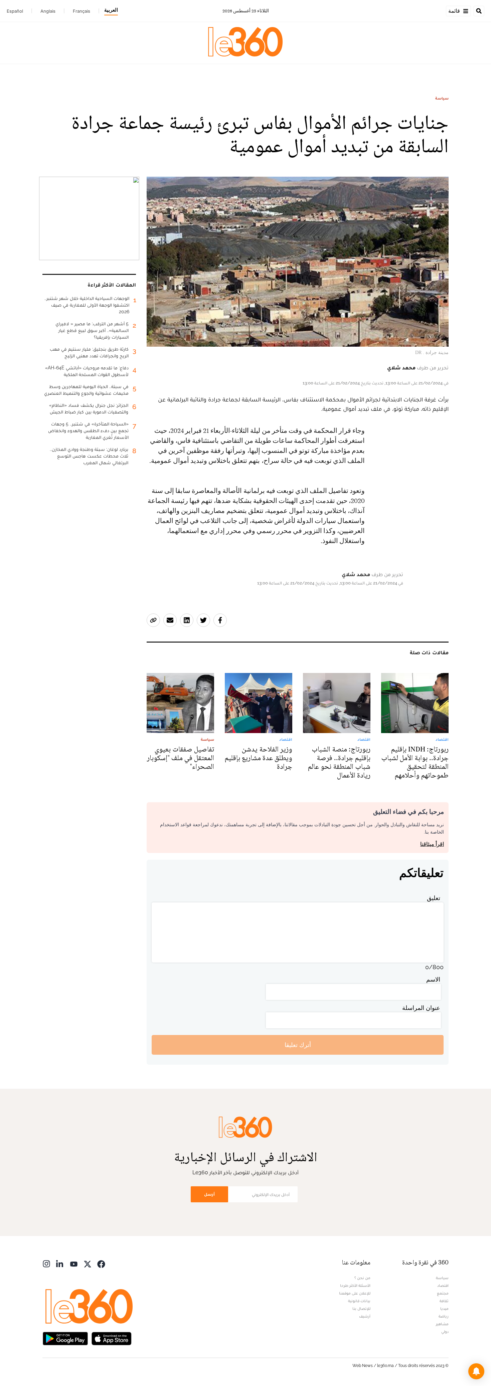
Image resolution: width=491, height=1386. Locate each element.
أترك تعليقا (298, 1044)
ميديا (444, 1308)
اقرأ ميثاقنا (432, 844)
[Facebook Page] (101, 1263)
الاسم (433, 979)
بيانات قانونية (359, 1300)
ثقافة (444, 1300)
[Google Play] (65, 1338)
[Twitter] (88, 1263)
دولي (445, 1331)
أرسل (209, 1194)
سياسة (442, 98)
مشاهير (442, 1324)
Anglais (47, 11)
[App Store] (112, 1338)
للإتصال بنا (361, 1308)
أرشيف (364, 1316)
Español (15, 11)
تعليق (433, 897)
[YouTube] (74, 1263)
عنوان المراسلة (421, 1007)
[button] (476, 1371)
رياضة (444, 1316)
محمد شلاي (401, 367)
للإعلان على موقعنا (354, 1293)
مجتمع (443, 1293)
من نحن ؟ (362, 1277)
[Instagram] (46, 1263)
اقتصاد (443, 1285)
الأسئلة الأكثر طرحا (355, 1285)
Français (81, 11)
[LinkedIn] (60, 1263)
